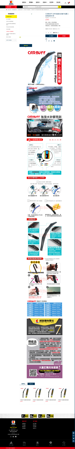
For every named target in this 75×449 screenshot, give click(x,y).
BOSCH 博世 (8, 36)
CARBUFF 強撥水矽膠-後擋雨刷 (10, 34)
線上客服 (34, 423)
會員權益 (24, 428)
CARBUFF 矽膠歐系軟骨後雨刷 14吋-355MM (50, 400)
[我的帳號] (65, 3)
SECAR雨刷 (8, 19)
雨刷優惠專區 (14, 9)
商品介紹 (26, 45)
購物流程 (34, 425)
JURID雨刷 (8, 29)
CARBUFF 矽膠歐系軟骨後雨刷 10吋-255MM (25, 400)
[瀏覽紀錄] (73, 435)
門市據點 (24, 425)
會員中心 (34, 428)
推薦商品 (23, 383)
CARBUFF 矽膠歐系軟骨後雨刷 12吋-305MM (38, 400)
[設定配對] (73, 432)
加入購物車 (51, 35)
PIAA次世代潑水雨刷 (10, 26)
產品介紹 (9, 9)
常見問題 (34, 426)
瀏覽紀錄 (31, 383)
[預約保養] (73, 438)
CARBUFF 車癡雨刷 (27, 9)
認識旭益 (24, 423)
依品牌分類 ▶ (20, 9)
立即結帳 (63, 35)
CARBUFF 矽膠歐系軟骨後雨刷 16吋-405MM (63, 400)
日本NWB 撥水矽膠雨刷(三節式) (11, 24)
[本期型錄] (73, 441)
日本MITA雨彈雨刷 (9, 21)
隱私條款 (24, 426)
